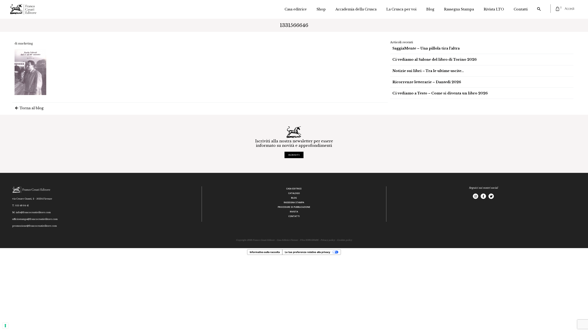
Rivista (294, 211)
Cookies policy (344, 240)
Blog (430, 9)
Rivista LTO (494, 9)
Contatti (521, 9)
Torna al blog (31, 108)
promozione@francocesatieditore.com (34, 225)
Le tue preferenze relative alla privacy (307, 252)
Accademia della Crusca (356, 9)
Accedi (569, 8)
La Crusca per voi (401, 9)
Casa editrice (296, 9)
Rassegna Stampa (459, 9)
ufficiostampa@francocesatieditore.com (35, 219)
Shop (321, 9)
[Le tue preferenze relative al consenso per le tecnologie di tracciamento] (5, 326)
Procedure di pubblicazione (294, 206)
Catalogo (294, 193)
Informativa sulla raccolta (265, 252)
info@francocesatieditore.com (33, 212)
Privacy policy (327, 240)
